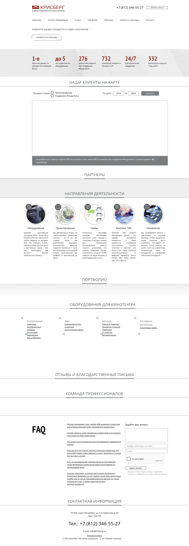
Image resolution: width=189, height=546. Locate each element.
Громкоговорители (73, 324)
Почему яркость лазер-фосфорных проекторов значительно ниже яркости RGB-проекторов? (94, 434)
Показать (150, 93)
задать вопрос (135, 468)
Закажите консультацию (46, 37)
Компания (36, 20)
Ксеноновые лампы (148, 328)
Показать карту (94, 535)
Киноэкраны (32, 335)
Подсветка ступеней (111, 327)
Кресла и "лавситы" (111, 324)
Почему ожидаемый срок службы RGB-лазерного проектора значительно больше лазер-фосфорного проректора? (93, 425)
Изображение (35, 321)
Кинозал (107, 321)
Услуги (78, 20)
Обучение (108, 20)
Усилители (69, 327)
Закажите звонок (157, 7)
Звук (67, 321)
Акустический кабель (74, 329)
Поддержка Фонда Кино (67, 95)
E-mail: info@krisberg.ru (94, 531)
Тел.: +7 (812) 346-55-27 (94, 523)
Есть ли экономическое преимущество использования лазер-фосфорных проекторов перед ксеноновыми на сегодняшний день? (91, 465)
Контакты (150, 20)
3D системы (32, 332)
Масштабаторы (34, 338)
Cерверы (31, 329)
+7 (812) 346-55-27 (129, 7)
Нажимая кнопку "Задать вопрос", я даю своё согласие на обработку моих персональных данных (147, 473)
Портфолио (92, 20)
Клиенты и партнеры (129, 20)
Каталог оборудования (58, 20)
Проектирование (63, 92)
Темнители (107, 329)
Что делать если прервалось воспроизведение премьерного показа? (94, 443)
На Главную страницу (111, 538)
